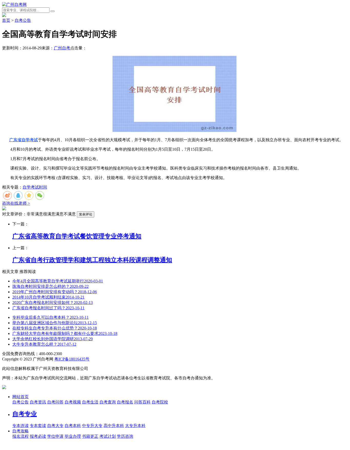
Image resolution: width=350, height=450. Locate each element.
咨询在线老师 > (16, 203)
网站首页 (20, 396)
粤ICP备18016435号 (71, 359)
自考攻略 (20, 431)
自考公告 (23, 20)
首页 (6, 20)
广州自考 (62, 48)
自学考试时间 (35, 187)
